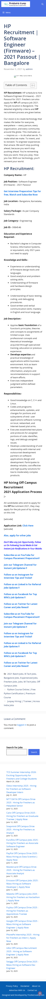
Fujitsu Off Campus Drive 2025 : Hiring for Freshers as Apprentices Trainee (22, 910)
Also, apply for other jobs (17, 535)
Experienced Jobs (29, 677)
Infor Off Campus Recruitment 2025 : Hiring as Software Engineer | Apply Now (21, 951)
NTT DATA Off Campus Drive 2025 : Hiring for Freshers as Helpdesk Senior (20, 802)
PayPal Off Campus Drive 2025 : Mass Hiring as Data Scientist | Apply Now (22, 856)
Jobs (20, 681)
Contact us (32, 990)
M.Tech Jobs (30, 681)
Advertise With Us (17, 990)
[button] (42, 4)
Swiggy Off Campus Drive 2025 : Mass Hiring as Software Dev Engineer (22, 965)
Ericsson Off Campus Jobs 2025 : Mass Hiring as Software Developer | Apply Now (22, 883)
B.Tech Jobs (30, 673)
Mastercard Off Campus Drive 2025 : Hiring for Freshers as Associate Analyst (21, 870)
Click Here (27, 525)
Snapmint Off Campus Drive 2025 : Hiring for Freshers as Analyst (20, 829)
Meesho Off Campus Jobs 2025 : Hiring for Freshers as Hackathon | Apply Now (23, 897)
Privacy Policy (12, 986)
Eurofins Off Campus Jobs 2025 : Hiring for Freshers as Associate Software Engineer (22, 843)
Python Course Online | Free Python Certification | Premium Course (20, 693)
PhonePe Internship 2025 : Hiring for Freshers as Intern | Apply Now (22, 938)
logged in (21, 724)
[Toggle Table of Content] (31, 85)
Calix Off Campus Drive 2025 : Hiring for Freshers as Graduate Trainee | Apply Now (22, 816)
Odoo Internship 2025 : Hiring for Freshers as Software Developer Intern (21, 789)
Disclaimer (25, 986)
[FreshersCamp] (15, 4)
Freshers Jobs (10, 681)
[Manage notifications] (40, 993)
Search (34, 752)
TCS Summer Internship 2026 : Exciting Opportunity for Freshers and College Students (21, 775)
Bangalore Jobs (11, 677)
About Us (36, 986)
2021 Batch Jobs (15, 673)
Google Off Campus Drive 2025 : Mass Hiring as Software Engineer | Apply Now (22, 924)
